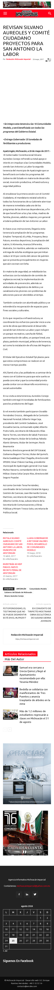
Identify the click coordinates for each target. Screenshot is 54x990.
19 (20, 935)
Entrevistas (8, 674)
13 (27, 929)
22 (40, 935)
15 (40, 929)
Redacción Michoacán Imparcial (18, 59)
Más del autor (14, 659)
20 (27, 935)
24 (6, 940)
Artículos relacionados (20, 654)
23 (47, 935)
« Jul (5, 951)
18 (13, 935)
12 (20, 929)
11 (13, 929)
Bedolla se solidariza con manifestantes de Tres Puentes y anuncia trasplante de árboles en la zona (35, 696)
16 (47, 929)
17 (6, 935)
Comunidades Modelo (38, 589)
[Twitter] (35, 894)
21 (34, 935)
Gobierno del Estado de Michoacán (18, 592)
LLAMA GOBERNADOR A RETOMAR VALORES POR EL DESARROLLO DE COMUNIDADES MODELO (37, 544)
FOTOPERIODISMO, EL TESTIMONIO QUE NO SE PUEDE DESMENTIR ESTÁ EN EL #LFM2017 (14, 613)
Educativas (7, 718)
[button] (50, 13)
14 (34, 929)
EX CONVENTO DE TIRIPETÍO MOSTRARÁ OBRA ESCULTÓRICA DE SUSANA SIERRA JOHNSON (39, 614)
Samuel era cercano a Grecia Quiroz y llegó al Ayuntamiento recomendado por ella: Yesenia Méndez (33, 674)
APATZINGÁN (21, 589)
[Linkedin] (27, 894)
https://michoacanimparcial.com (27, 639)
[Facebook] (19, 894)
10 (6, 929)
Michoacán (7, 696)
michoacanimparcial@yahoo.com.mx (33, 886)
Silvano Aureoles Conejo (14, 596)
